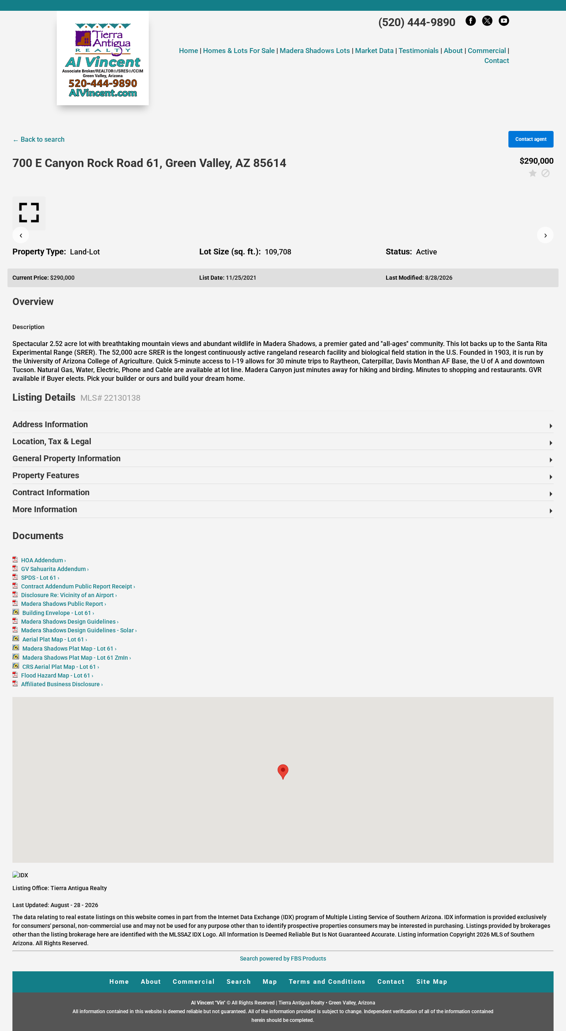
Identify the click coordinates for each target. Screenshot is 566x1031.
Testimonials (419, 50)
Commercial (487, 50)
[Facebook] (470, 23)
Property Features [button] (45, 475)
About (453, 50)
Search (239, 981)
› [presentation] (545, 235)
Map (270, 981)
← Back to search (38, 139)
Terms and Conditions (327, 981)
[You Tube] (503, 23)
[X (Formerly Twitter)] (487, 23)
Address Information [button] (50, 424)
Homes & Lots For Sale (239, 50)
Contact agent (531, 139)
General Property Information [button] (66, 458)
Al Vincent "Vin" (209, 1003)
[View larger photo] (29, 213)
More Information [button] (44, 509)
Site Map (431, 981)
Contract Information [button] (50, 492)
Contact (496, 60)
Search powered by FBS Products (283, 958)
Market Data (374, 50)
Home (188, 50)
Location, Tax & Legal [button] (51, 441)
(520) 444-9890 (416, 22)
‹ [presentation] (20, 235)
